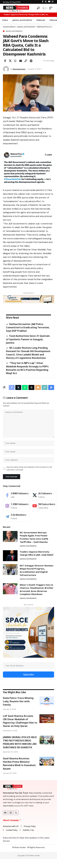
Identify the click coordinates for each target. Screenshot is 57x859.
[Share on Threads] (31, 387)
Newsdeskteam (19, 69)
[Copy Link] (26, 60)
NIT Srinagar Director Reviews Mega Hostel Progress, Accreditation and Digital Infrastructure (36, 570)
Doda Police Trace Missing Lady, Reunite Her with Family (18, 701)
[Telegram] (16, 516)
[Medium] (10, 812)
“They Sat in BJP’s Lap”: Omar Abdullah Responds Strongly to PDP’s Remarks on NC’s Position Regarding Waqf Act (27, 368)
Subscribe (28, 674)
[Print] (31, 60)
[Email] (21, 60)
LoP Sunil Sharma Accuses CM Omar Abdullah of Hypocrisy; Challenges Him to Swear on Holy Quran (20, 721)
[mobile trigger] (51, 8)
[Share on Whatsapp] (15, 60)
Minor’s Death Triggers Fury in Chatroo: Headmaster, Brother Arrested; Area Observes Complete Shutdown (36, 589)
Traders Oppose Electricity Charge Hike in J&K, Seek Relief (26, 14)
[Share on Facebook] (5, 60)
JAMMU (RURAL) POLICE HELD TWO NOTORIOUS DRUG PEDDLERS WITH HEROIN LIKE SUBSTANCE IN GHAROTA (20, 742)
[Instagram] (52, 1)
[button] (54, 15)
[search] (38, 8)
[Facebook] (42, 1)
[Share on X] (10, 60)
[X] (45, 1)
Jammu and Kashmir (14, 31)
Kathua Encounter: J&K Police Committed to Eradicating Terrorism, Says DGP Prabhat (28, 327)
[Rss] (16, 812)
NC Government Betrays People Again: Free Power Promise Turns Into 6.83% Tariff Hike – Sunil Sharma (34, 537)
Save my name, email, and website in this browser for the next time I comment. (29, 468)
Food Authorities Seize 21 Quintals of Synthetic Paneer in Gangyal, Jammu (28, 339)
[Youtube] (43, 506)
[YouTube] (49, 1)
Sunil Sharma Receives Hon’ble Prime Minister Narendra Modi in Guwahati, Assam (19, 763)
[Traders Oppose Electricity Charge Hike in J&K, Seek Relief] (10, 555)
